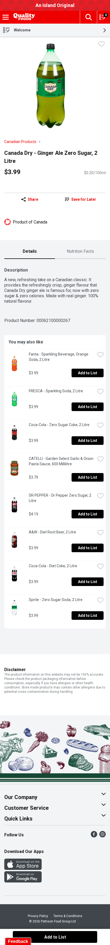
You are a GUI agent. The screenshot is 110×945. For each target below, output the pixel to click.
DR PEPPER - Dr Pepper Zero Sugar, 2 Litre (60, 498)
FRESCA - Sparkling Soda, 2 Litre (56, 391)
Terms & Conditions (67, 916)
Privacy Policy (38, 916)
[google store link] (23, 881)
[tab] (29, 251)
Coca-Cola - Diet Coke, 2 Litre (53, 566)
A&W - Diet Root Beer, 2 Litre (52, 532)
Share (33, 199)
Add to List (87, 373)
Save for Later (83, 199)
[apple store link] (23, 868)
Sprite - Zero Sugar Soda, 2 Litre (55, 600)
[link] (80, 199)
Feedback (18, 941)
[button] (88, 17)
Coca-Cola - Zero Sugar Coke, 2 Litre (59, 425)
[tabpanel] (55, 446)
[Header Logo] (23, 17)
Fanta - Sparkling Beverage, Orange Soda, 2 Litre (59, 357)
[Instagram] (102, 835)
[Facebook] (94, 835)
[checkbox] (101, 45)
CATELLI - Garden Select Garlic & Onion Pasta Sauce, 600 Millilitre (61, 461)
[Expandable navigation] (5, 17)
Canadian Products (20, 142)
